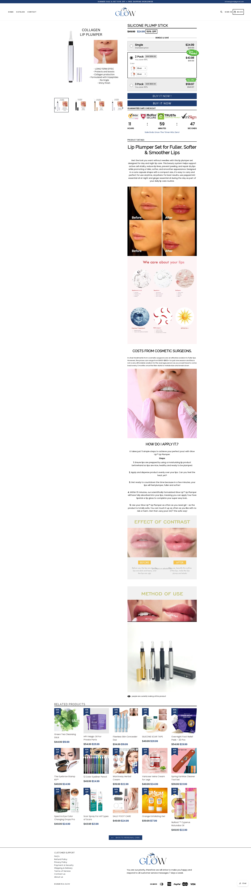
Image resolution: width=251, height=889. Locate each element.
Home (11, 12)
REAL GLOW (65, 884)
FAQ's (56, 856)
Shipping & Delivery (63, 868)
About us (58, 877)
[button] (162, 46)
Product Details (135, 139)
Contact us (59, 874)
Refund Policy (60, 859)
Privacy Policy (60, 862)
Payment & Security (63, 865)
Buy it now (162, 103)
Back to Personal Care (127, 838)
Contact (31, 12)
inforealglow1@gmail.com (234, 2)
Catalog (20, 12)
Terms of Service (62, 871)
